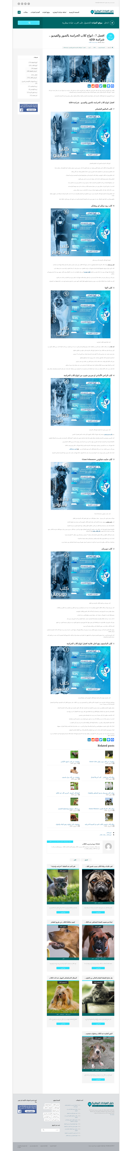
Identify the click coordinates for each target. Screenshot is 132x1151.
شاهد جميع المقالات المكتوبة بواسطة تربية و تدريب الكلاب (60, 841)
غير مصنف (34, 95)
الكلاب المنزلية (87, 272)
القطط (35, 68)
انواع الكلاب (108, 834)
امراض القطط (33, 71)
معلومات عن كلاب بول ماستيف (71, 777)
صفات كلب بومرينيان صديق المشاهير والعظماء (101, 793)
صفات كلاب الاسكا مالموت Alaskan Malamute (101, 808)
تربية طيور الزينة (33, 92)
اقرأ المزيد (98, 912)
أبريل (90, 47)
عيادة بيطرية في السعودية (22, 1145)
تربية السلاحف (33, 86)
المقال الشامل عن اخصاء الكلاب (72, 1135)
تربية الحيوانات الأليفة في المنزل (29, 81)
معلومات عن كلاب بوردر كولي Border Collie (101, 761)
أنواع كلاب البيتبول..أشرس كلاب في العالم (68, 793)
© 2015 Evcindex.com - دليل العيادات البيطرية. (105, 1145)
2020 (94, 47)
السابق (86, 859)
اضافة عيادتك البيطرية (59, 12)
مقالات (25, 12)
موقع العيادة (46, 12)
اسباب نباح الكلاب (73, 449)
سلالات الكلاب (102, 834)
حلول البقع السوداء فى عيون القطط (71, 1123)
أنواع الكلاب (108, 832)
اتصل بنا (19, 1147)
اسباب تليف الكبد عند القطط (72, 1113)
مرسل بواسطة (96, 42)
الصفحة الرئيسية (74, 12)
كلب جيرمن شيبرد (108, 434)
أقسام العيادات (35, 12)
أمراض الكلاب (33, 77)
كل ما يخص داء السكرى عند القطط (71, 1133)
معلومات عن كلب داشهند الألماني (70, 761)
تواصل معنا (112, 1114)
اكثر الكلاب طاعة (96, 531)
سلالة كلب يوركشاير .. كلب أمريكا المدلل (102, 777)
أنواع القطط (34, 62)
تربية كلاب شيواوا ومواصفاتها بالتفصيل (69, 808)
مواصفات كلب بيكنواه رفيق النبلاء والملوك (68, 824)
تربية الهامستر (33, 89)
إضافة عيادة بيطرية (43, 1145)
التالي (75, 859)
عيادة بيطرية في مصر (34, 1145)
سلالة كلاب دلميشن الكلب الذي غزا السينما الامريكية (99, 824)
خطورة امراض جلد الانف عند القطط (71, 1126)
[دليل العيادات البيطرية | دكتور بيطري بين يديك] (102, 12)
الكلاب (35, 75)
